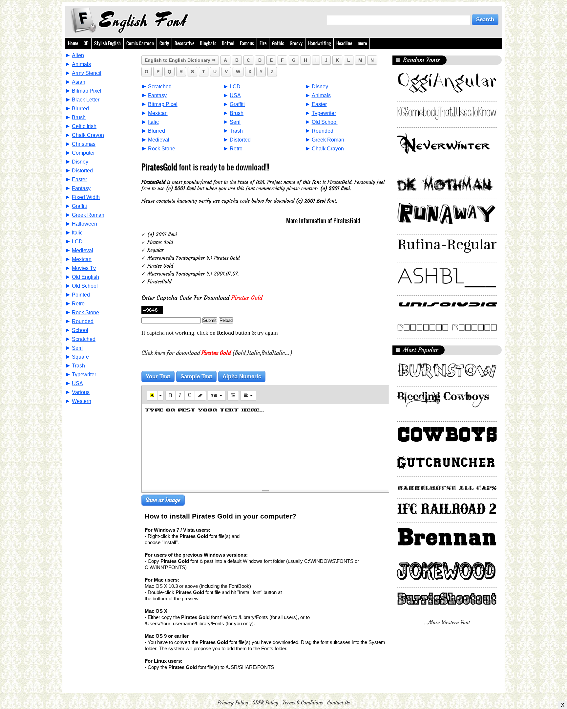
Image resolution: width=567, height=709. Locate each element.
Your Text (158, 376)
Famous (247, 43)
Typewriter (84, 374)
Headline (344, 43)
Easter (79, 179)
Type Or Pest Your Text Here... (204, 410)
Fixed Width (86, 197)
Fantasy (81, 188)
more (362, 43)
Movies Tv (84, 268)
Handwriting (319, 43)
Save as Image (163, 500)
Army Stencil (86, 73)
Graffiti (79, 206)
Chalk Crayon (88, 135)
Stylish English (107, 43)
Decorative (184, 43)
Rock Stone (85, 312)
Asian (78, 82)
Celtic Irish (84, 126)
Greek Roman (88, 215)
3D (86, 43)
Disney (80, 162)
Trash (78, 365)
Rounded (83, 321)
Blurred (80, 108)
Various (81, 392)
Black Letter (85, 99)
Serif (77, 348)
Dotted (228, 43)
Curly (164, 43)
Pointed (81, 295)
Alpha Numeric (241, 376)
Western (81, 401)
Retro (78, 303)
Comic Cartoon (140, 43)
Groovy (296, 43)
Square (80, 357)
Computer (83, 153)
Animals (81, 64)
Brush (79, 117)
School (80, 330)
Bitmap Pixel (86, 91)
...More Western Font (447, 622)
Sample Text (196, 376)
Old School (85, 286)
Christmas (83, 144)
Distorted (82, 170)
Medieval (82, 250)
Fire (263, 43)
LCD (77, 241)
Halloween (84, 224)
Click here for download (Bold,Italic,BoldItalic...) (216, 353)
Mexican (82, 259)
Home (73, 43)
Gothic (278, 43)
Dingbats (208, 43)
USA (77, 383)
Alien (78, 55)
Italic (77, 232)
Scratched (83, 339)
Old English (85, 277)
